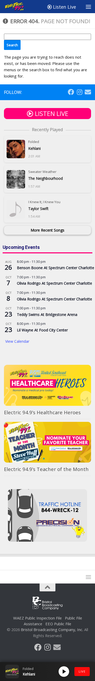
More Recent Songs (47, 230)
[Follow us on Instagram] (79, 92)
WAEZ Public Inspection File (37, 618)
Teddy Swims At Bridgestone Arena (47, 314)
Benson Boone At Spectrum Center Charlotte (55, 267)
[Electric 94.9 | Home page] (18, 6)
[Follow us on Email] (88, 92)
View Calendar (17, 341)
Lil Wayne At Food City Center (42, 329)
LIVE (82, 671)
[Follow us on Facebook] (71, 92)
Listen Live (64, 7)
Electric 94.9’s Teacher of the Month (46, 469)
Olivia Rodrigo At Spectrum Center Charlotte (54, 283)
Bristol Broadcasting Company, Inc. (52, 629)
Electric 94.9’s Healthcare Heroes (42, 412)
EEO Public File (58, 623)
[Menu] (88, 6)
